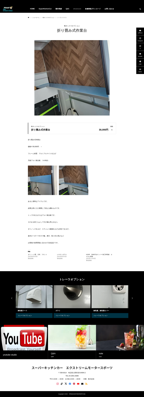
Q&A (67, 9)
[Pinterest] (74, 384)
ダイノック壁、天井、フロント (39, 254)
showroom (77, 9)
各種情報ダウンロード (93, 9)
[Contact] (82, 384)
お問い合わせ (109, 9)
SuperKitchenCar (45, 9)
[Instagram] (58, 384)
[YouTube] (78, 384)
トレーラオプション (36, 315)
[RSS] (86, 384)
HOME (32, 9)
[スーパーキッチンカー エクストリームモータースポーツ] (8, 9)
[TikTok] (62, 384)
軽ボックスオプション (72, 26)
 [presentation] (132, 298)
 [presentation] (12, 298)
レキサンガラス (62, 254)
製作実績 (59, 9)
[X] (66, 384)
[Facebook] (70, 384)
